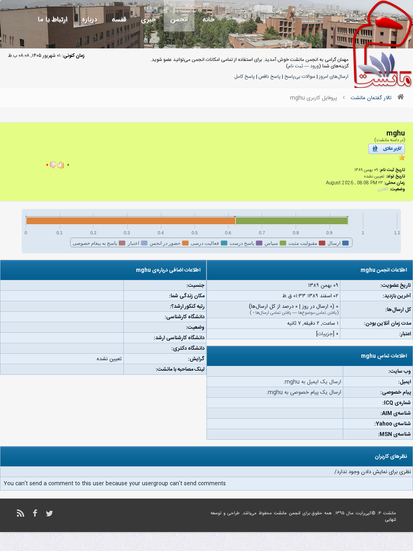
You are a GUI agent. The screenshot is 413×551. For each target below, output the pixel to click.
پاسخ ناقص (270, 77)
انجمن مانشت (287, 513)
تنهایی (390, 520)
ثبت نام (295, 66)
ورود (314, 66)
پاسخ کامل (244, 77)
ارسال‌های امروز (333, 77)
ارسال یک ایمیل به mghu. (312, 382)
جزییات (325, 334)
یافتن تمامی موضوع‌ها (317, 313)
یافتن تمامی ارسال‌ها (273, 313)
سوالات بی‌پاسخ (299, 77)
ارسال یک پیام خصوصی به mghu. (303, 392)
